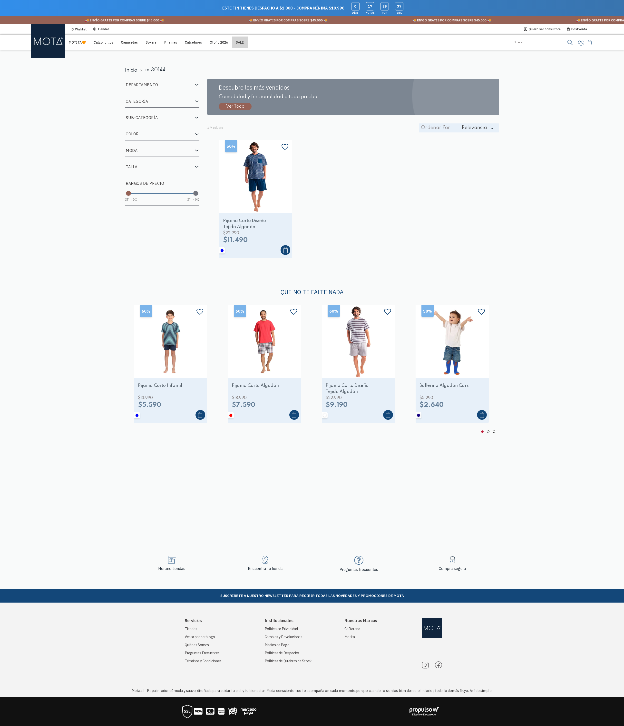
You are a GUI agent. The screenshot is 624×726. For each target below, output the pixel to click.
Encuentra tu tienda (265, 568)
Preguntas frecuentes (359, 569)
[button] (162, 85)
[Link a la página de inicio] (132, 70)
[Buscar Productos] (570, 42)
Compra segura (452, 568)
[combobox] (544, 42)
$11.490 (131, 199)
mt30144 (155, 70)
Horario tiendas (171, 568)
